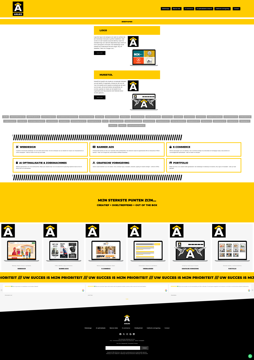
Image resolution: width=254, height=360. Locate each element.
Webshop (113, 125)
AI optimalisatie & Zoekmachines (43, 162)
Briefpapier (125, 116)
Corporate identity (137, 116)
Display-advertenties (153, 116)
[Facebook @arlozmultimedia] (120, 334)
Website (122, 125)
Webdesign (28, 146)
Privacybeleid (130, 343)
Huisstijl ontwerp (10, 121)
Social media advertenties (133, 121)
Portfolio (180, 162)
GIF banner (201, 116)
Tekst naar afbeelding (178, 121)
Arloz (111, 340)
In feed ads (22, 121)
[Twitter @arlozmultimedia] (124, 334)
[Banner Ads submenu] (182, 8)
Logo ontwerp (52, 121)
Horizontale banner (231, 116)
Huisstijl (106, 74)
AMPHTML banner (33, 116)
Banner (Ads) (64, 268)
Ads (6, 116)
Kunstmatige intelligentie (36, 121)
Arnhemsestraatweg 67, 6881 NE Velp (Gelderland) (123, 340)
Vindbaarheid (232, 121)
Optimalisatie (64, 121)
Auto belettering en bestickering (67, 116)
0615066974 (141, 340)
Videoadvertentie (193, 121)
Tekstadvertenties (163, 121)
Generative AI (189, 116)
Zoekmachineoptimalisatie (136, 125)
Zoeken (107, 345)
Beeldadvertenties (112, 116)
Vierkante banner (219, 121)
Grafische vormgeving (214, 116)
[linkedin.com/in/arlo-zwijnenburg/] (134, 334)
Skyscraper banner (116, 121)
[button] (250, 356)
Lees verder (100, 53)
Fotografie (178, 116)
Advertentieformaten (17, 116)
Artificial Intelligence (48, 116)
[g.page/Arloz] (130, 334)
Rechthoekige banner (78, 121)
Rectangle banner (94, 121)
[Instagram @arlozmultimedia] (127, 334)
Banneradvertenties (86, 116)
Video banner (206, 121)
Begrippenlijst (124, 343)
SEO (105, 121)
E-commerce (167, 116)
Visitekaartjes (245, 121)
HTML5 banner (245, 116)
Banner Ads (105, 146)
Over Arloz (118, 343)
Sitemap (136, 343)
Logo (103, 30)
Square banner (149, 121)
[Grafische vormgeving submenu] (231, 8)
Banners (99, 116)
